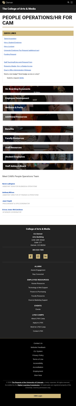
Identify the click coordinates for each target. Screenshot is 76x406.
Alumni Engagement (38, 270)
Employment (38, 371)
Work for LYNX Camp (38, 327)
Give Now (38, 375)
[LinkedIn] (45, 259)
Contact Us (38, 343)
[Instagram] (38, 259)
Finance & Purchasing (38, 292)
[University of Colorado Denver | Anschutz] (7, 2)
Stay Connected (38, 274)
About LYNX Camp (38, 318)
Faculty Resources (38, 296)
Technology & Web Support (38, 287)
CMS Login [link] (38, 396)
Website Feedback (38, 347)
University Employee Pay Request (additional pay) (21, 50)
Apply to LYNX (38, 323)
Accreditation (38, 367)
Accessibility (38, 363)
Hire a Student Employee (13, 42)
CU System (38, 351)
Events (38, 309)
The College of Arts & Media (19, 8)
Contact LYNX (38, 331)
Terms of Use (38, 359)
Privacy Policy (38, 355)
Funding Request (10, 54)
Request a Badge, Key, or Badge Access (18, 66)
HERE (21, 78)
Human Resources (38, 283)
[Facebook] (30, 259)
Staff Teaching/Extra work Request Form (18, 62)
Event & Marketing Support (38, 300)
